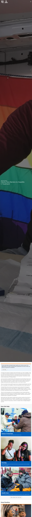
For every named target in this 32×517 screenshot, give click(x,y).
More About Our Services (16, 497)
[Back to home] (4, 1)
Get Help (4, 369)
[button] (30, 1)
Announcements (4, 180)
